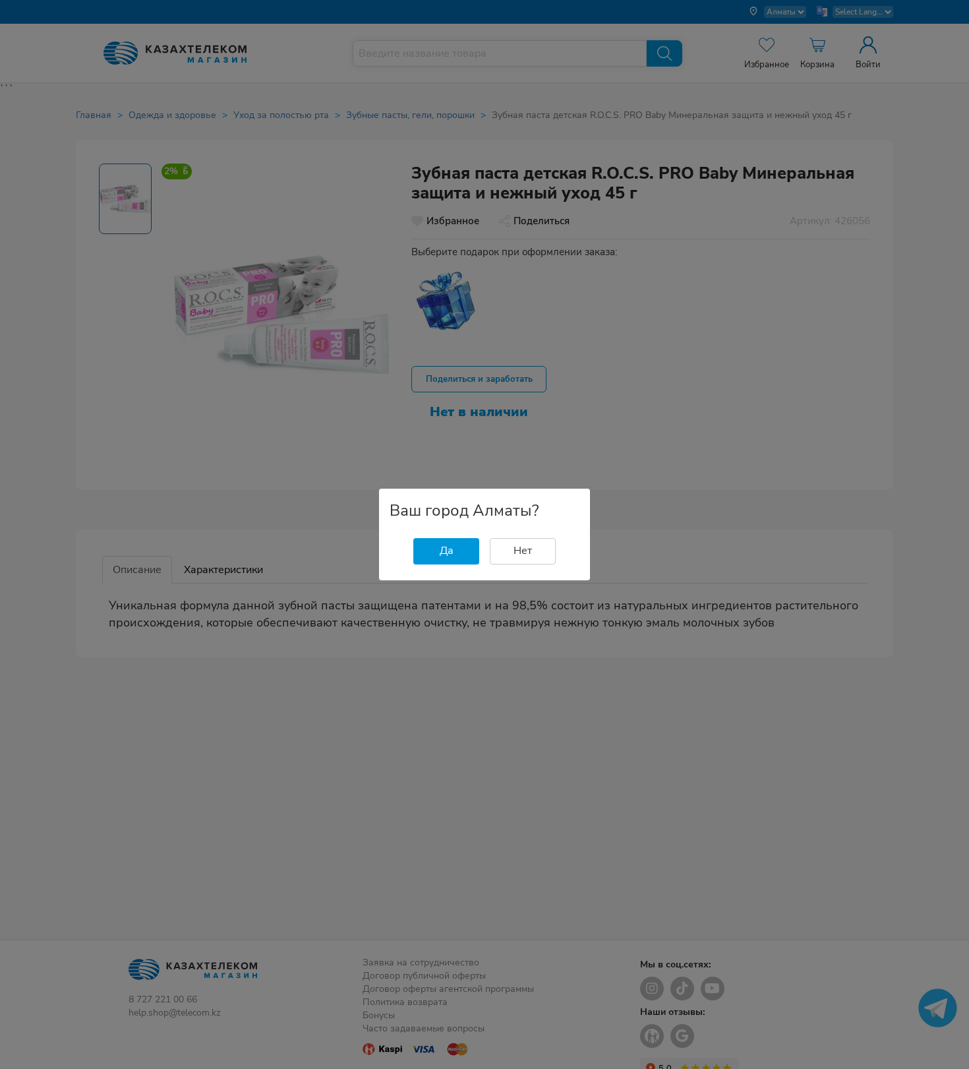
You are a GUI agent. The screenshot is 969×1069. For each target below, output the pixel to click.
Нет (523, 550)
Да (447, 550)
